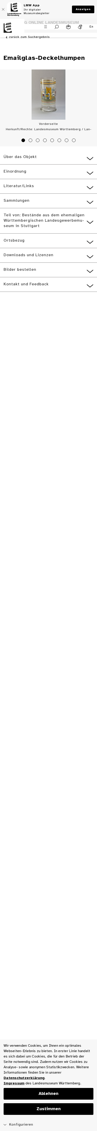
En (91, 26)
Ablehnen (48, 1094)
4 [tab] (45, 141)
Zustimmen (49, 1109)
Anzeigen (83, 9)
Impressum (14, 1083)
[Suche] (57, 27)
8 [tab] (74, 141)
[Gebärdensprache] (80, 27)
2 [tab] (31, 141)
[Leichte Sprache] (68, 27)
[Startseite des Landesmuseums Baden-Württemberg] (12, 30)
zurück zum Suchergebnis (29, 37)
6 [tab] (60, 141)
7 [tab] (67, 141)
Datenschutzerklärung (24, 1078)
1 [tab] (24, 141)
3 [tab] (38, 141)
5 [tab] (53, 141)
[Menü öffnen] (45, 26)
